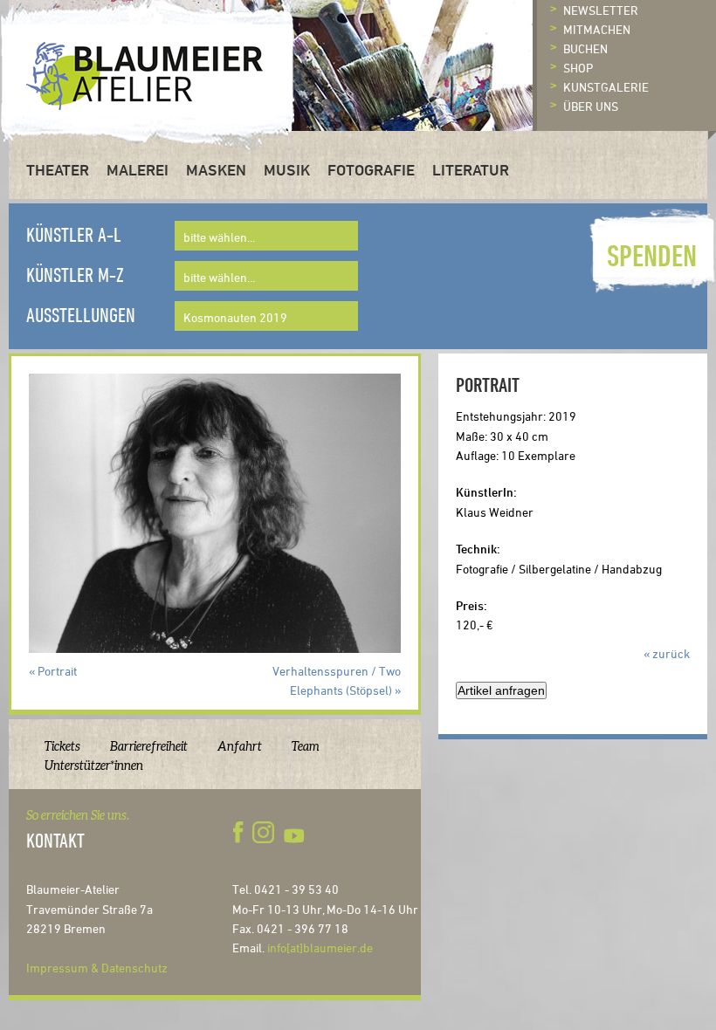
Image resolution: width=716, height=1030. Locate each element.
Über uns (590, 106)
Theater (57, 169)
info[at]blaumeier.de (320, 947)
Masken (216, 169)
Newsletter (600, 10)
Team (306, 746)
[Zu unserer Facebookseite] (241, 833)
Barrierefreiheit (149, 746)
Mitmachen (596, 29)
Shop (578, 67)
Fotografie (371, 169)
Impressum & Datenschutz (97, 967)
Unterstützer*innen (94, 765)
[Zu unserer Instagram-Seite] (263, 833)
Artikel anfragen (501, 690)
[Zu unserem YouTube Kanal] (296, 833)
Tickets (62, 746)
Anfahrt (239, 746)
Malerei (138, 169)
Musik (287, 169)
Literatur (470, 169)
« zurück (667, 653)
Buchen (585, 48)
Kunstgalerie (606, 86)
